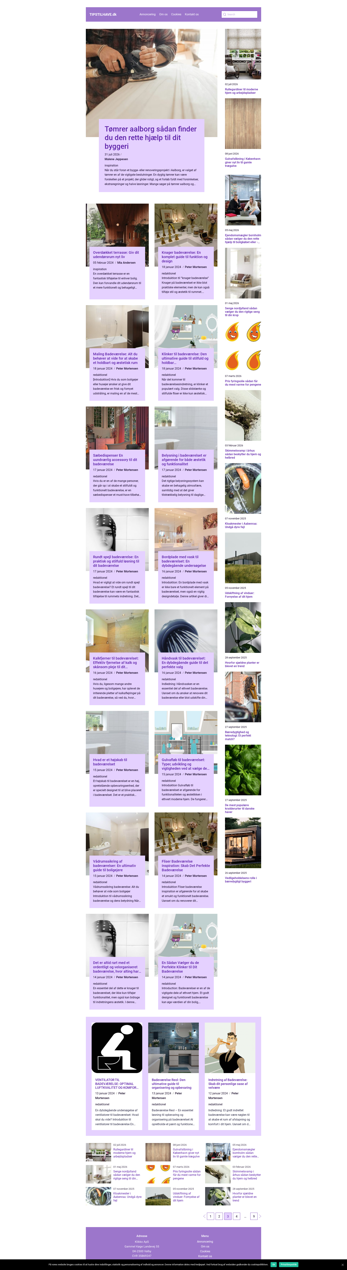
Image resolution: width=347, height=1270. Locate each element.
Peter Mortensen (196, 267)
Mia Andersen (126, 262)
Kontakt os (192, 14)
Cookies (176, 14)
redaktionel (169, 273)
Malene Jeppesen (116, 159)
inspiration (111, 165)
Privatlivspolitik (289, 1264)
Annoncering (148, 14)
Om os (163, 14)
